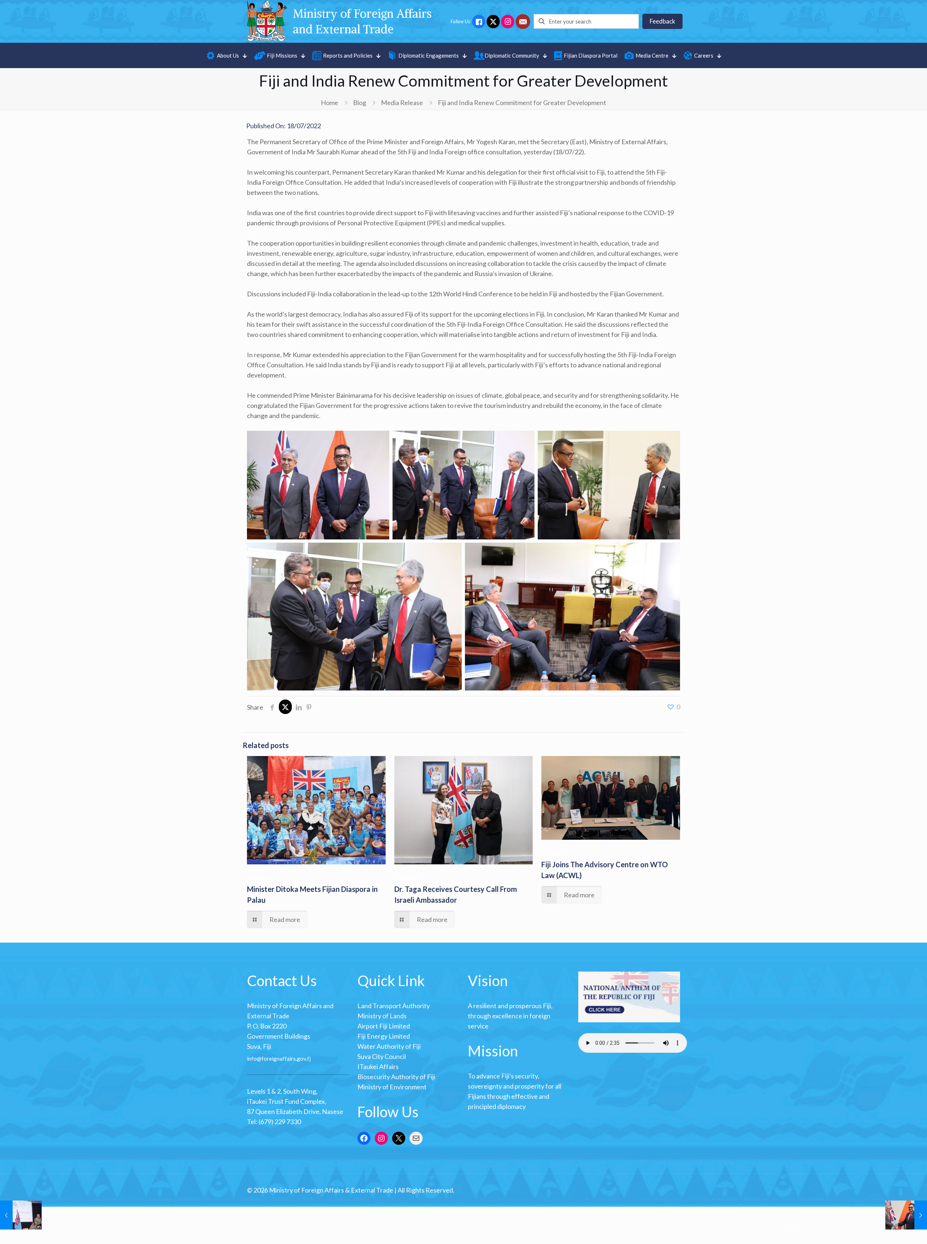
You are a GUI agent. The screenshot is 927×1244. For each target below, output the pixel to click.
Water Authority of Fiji (389, 1046)
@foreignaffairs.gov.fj (284, 1058)
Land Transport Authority (393, 1006)
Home (329, 103)
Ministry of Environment (392, 1087)
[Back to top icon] (792, 1229)
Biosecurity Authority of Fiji (396, 1077)
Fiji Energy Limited (383, 1036)
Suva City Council (381, 1056)
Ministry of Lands (382, 1016)
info (252, 1058)
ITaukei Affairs (378, 1066)
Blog (359, 103)
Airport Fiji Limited (383, 1026)
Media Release (402, 103)
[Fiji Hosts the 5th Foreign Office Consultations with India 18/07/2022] (906, 1215)
